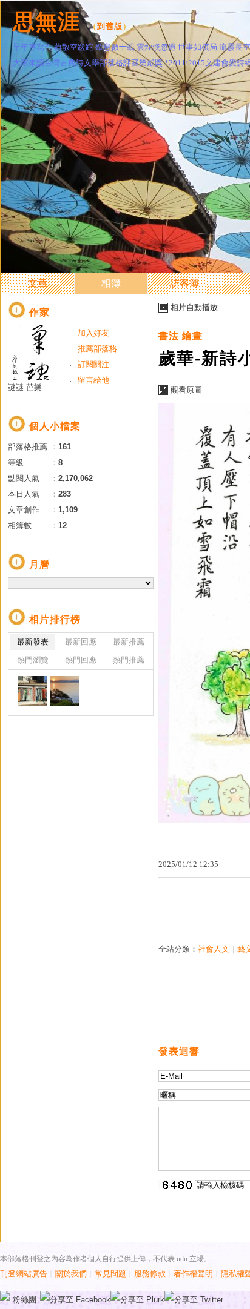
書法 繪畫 (180, 336)
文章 (37, 283)
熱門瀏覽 (33, 659)
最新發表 (33, 641)
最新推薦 (128, 641)
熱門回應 (80, 659)
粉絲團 (24, 1299)
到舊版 (110, 26)
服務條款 (150, 1273)
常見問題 (110, 1273)
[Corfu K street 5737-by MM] (32, 691)
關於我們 (71, 1273)
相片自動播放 (194, 307)
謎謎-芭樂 (25, 387)
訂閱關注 (93, 364)
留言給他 (93, 380)
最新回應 (80, 641)
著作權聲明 (193, 1273)
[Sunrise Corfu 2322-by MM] (64, 691)
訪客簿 (184, 283)
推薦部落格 (97, 348)
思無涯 (46, 21)
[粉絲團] (5, 1296)
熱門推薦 (128, 659)
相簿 (111, 283)
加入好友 (93, 332)
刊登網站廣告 (23, 1273)
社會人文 (213, 948)
